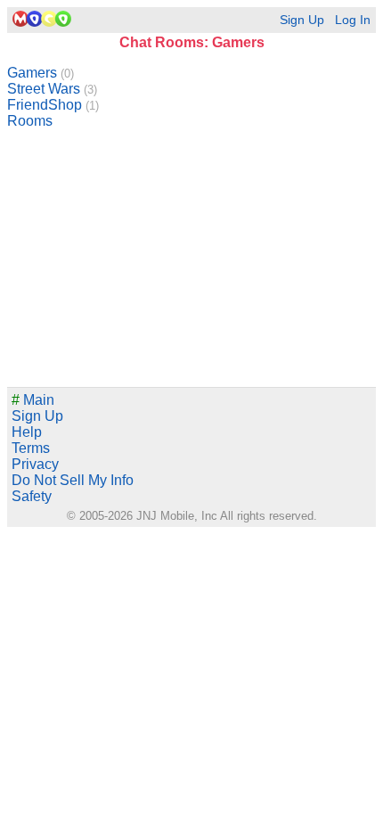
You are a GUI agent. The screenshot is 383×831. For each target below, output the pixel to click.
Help (27, 432)
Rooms (30, 120)
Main (33, 399)
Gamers (40, 72)
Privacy (35, 464)
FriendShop (53, 104)
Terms (31, 448)
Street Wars (52, 88)
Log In (353, 20)
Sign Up (302, 20)
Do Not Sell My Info (73, 480)
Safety (32, 496)
